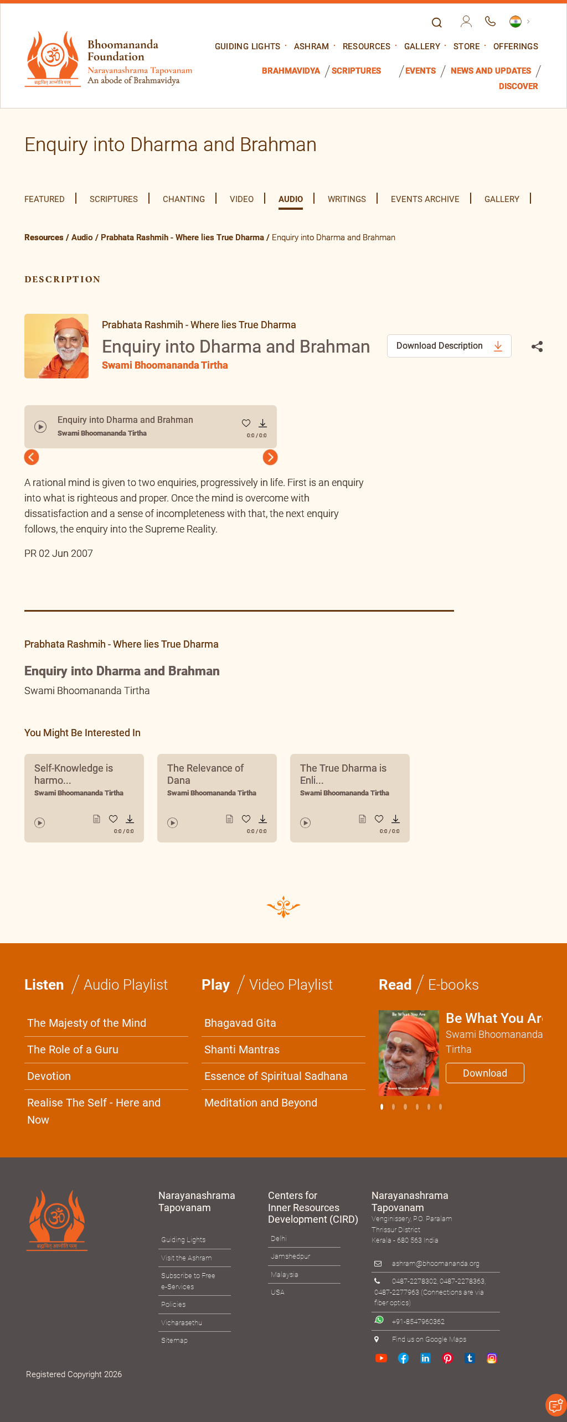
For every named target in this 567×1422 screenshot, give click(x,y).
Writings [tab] (347, 199)
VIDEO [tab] (242, 199)
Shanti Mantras (242, 1049)
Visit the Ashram (186, 1258)
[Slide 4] (428, 1107)
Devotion (49, 1076)
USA (278, 1292)
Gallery (422, 46)
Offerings (515, 46)
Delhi (279, 1238)
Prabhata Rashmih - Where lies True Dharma (182, 237)
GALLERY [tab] (501, 199)
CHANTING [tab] (184, 199)
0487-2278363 (462, 1281)
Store (466, 46)
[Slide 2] (405, 1107)
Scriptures (356, 71)
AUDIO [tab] (291, 199)
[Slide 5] (440, 1107)
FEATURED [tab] (44, 199)
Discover (518, 86)
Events (420, 71)
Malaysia (284, 1274)
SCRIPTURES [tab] (114, 199)
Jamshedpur (290, 1256)
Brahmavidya (291, 71)
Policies (173, 1304)
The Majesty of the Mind (86, 1023)
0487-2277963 (396, 1292)
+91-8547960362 (418, 1321)
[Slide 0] (381, 1107)
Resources (367, 46)
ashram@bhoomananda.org (436, 1263)
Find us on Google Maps (429, 1339)
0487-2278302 (414, 1281)
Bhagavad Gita (240, 1023)
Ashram (311, 46)
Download (485, 1073)
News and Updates (491, 71)
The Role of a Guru (72, 1049)
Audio (82, 237)
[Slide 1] (393, 1107)
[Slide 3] (417, 1107)
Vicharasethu (181, 1322)
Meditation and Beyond (260, 1102)
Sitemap (174, 1340)
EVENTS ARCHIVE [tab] (425, 199)
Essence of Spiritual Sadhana (276, 1076)
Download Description (440, 345)
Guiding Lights (248, 46)
